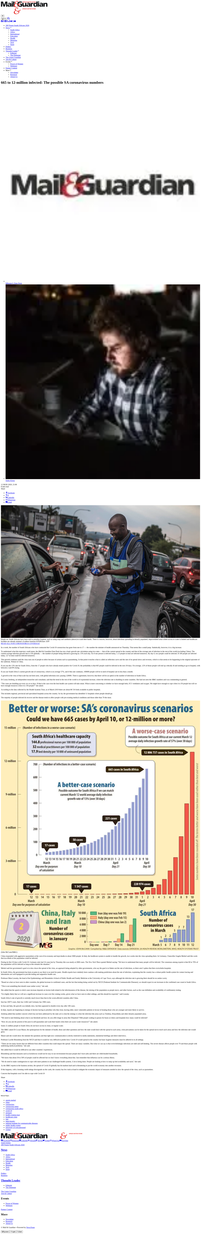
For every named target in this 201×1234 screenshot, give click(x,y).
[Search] (8, 19)
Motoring (9, 1165)
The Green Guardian (8, 1191)
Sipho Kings (10, 481)
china (8, 1102)
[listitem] (5, 1141)
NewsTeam (30, 1227)
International (10, 1159)
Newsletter (9, 1219)
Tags (2, 1143)
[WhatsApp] (13, 21)
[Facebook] (2, 21)
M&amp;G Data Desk (14, 283)
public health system (13, 1125)
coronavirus (10, 1104)
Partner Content (6, 1209)
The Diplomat (11, 1187)
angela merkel (11, 1100)
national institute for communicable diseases (22, 1123)
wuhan (8, 1130)
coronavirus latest (12, 1107)
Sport (8, 1169)
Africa (8, 1157)
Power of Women (12, 1203)
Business (4, 1175)
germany (9, 1113)
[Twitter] (11, 21)
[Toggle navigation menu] (2, 16)
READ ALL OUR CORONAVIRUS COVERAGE (20, 643)
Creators (7, 1143)
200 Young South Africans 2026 (13, 1145)
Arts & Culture (6, 1194)
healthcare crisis (11, 1117)
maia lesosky (10, 1121)
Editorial (9, 1185)
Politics (3, 1173)
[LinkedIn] (6, 21)
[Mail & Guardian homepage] (100, 8)
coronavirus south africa (14, 1109)
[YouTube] (15, 21)
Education (9, 1161)
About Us (9, 1223)
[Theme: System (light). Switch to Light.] (4, 19)
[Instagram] (4, 21)
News (4, 1149)
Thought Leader (10, 1180)
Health (8, 1163)
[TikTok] (9, 21)
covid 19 (9, 1111)
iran (7, 1119)
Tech (7, 1167)
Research (9, 1221)
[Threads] (7, 21)
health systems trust (13, 1115)
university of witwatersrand (16, 1127)
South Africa (10, 1155)
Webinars (9, 1206)
